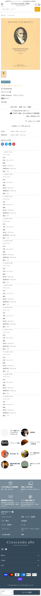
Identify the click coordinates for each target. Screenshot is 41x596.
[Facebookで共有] (2, 144)
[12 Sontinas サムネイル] (3, 74)
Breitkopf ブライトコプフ (14, 95)
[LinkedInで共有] (9, 144)
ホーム (3, 15)
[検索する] (37, 9)
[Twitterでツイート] (6, 144)
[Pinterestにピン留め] (13, 144)
